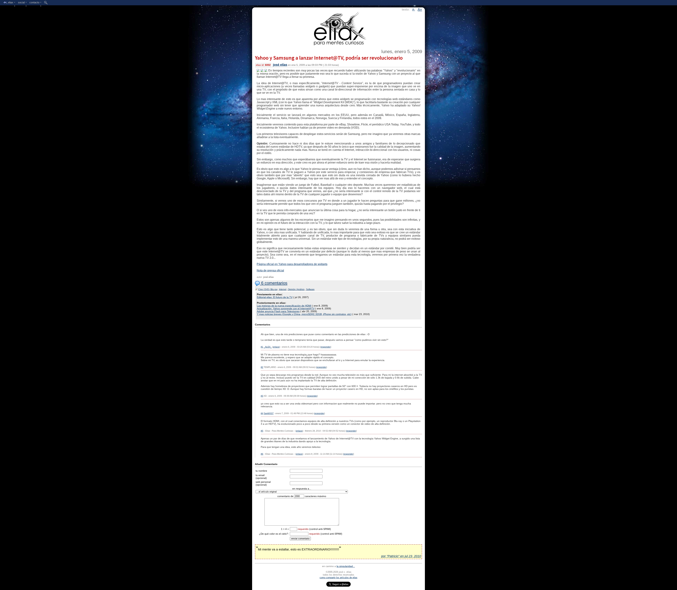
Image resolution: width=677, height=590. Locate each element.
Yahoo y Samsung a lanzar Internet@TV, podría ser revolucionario (329, 57)
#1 (262, 347)
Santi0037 (269, 413)
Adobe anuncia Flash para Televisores (278, 311)
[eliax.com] (338, 27)
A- (413, 9)
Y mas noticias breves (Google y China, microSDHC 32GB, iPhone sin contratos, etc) (304, 314)
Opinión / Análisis (296, 289)
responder (326, 347)
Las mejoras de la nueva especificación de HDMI (284, 305)
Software (310, 289)
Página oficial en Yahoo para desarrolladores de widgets (292, 264)
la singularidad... (346, 566)
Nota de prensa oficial (270, 270)
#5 (262, 431)
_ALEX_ (268, 347)
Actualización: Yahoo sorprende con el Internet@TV (286, 308)
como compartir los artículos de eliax (338, 577)
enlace (276, 347)
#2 (262, 367)
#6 (262, 454)
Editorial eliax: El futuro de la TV (274, 297)
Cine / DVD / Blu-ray (267, 289)
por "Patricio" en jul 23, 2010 (401, 556)
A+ (420, 9)
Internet (282, 289)
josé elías (280, 64)
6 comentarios (273, 283)
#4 (262, 413)
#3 (262, 396)
